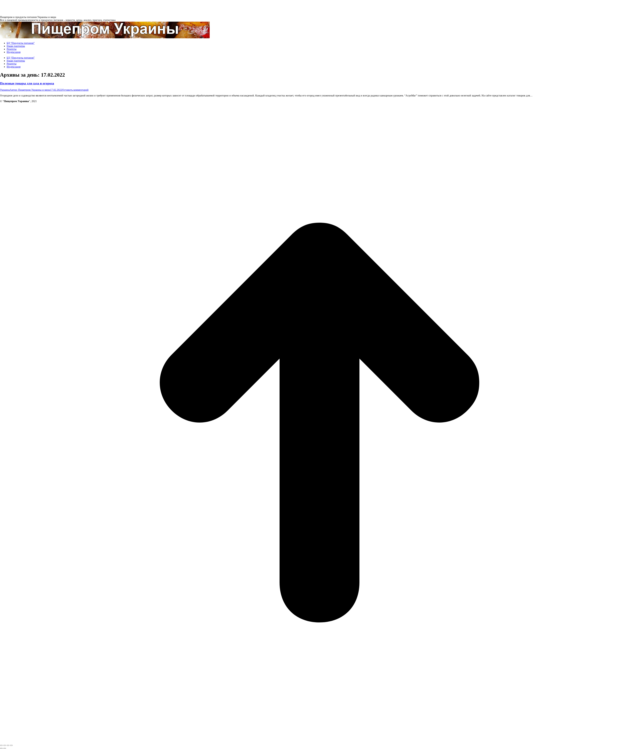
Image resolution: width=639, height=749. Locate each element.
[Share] (4, 745)
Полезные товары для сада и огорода (27, 83)
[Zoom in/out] (11, 745)
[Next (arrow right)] (4, 748)
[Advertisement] (60, 7)
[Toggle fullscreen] (8, 745)
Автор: (30, 89)
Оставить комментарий (75, 89)
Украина (5, 89)
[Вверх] (319, 741)
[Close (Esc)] (1, 745)
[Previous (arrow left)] (1, 748)
